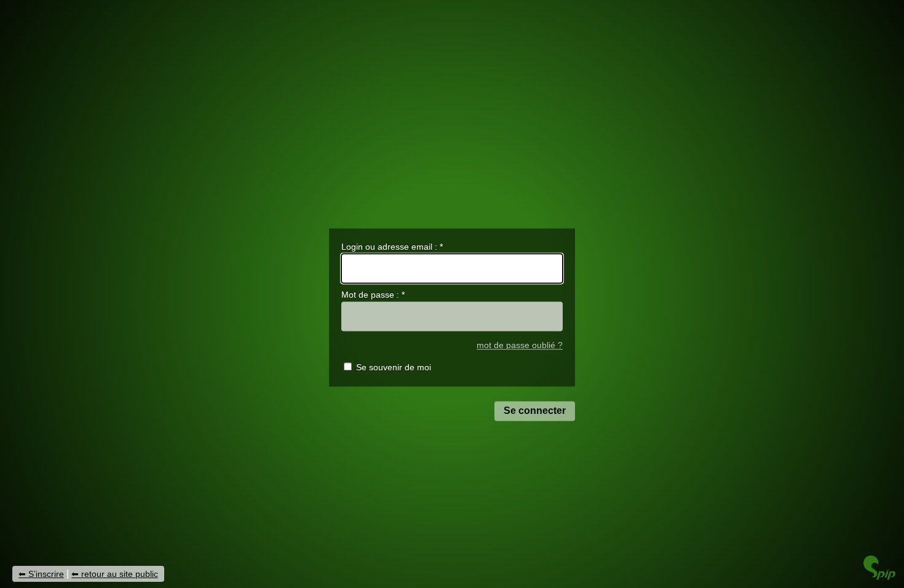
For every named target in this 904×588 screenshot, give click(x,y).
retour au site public (119, 574)
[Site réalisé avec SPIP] (879, 576)
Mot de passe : (373, 295)
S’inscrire (46, 574)
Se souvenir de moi (393, 368)
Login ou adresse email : (392, 247)
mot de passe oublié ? (520, 345)
